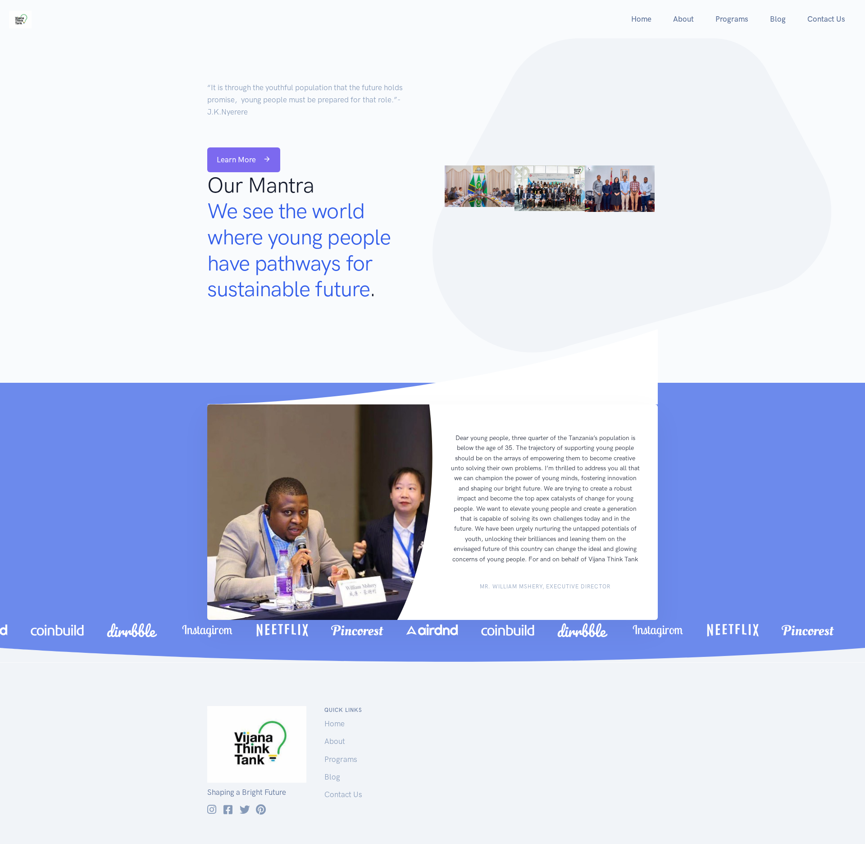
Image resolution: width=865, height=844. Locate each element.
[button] (243, 159)
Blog (778, 18)
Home (641, 18)
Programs (731, 18)
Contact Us (826, 18)
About (683, 18)
